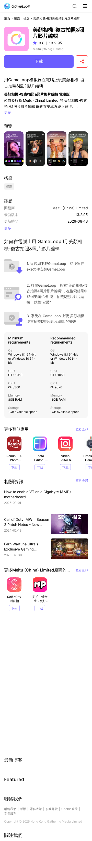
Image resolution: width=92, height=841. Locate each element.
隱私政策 (36, 809)
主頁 (7, 18)
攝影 (27, 18)
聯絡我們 (10, 809)
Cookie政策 (69, 809)
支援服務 (10, 813)
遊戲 (17, 18)
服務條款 (51, 809)
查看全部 (82, 429)
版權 (23, 809)
